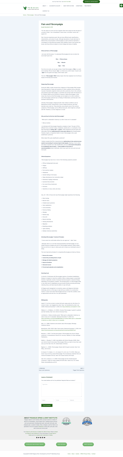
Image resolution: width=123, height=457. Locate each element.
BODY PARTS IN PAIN (69, 5)
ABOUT (44, 5)
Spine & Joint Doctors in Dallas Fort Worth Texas (38, 431)
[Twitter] (38, 437)
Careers (77, 453)
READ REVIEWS (61, 444)
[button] (121, 5)
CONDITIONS (79, 5)
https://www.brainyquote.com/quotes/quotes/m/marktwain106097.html (58, 330)
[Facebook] (36, 437)
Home (69, 453)
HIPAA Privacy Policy (85, 453)
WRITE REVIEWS (88, 444)
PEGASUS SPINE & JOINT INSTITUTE (43, 418)
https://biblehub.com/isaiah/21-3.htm (71, 306)
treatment (40, 426)
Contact (93, 453)
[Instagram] (40, 437)
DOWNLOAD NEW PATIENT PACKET (34, 444)
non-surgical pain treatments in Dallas (43, 435)
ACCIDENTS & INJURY (54, 5)
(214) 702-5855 (67, 1)
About (73, 453)
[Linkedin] (42, 437)
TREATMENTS (87, 5)
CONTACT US (46, 11)
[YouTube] (44, 437)
